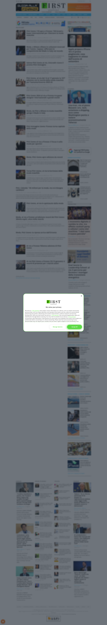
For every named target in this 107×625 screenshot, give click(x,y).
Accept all (75, 327)
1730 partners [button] (35, 310)
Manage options (57, 327)
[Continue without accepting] (81, 297)
